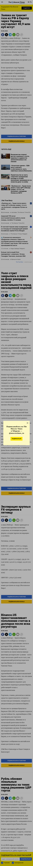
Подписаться (16, 439)
